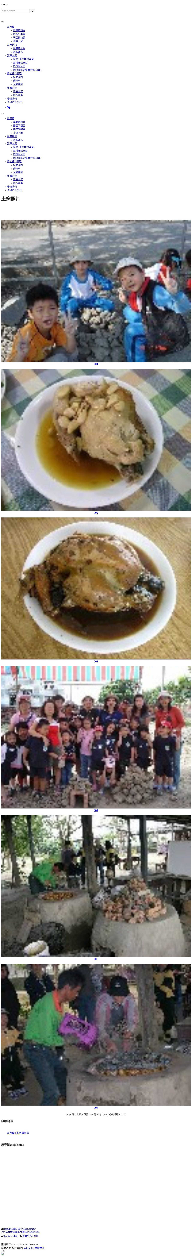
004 (96, 810)
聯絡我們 (12, 98)
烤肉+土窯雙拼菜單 (23, 59)
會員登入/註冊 (14, 102)
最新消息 (18, 52)
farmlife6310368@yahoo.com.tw (20, 1229)
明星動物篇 (19, 37)
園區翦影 (18, 95)
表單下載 (18, 41)
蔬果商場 (18, 77)
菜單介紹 (12, 55)
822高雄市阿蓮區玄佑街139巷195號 (20, 1232)
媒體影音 (12, 88)
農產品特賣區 (14, 73)
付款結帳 (18, 84)
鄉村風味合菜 (20, 63)
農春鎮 (10, 27)
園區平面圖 (19, 34)
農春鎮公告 (19, 48)
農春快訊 (12, 45)
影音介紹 (18, 91)
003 (96, 661)
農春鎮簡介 (19, 30)
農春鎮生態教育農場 (18, 1133)
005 (96, 959)
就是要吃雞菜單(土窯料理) (27, 70)
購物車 (16, 80)
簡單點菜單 (19, 66)
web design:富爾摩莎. (34, 1248)
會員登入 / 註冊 (30, 1236)
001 (96, 364)
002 (96, 512)
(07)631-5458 (10, 1236)
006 (96, 1107)
